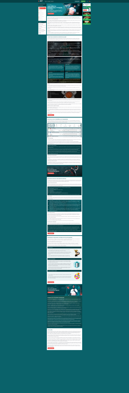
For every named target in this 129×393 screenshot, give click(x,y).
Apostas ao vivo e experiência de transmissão (42, 26)
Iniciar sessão (77, 1)
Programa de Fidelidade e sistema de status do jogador (42, 30)
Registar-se (83, 1)
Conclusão (40, 33)
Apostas (52, 1)
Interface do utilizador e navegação (41, 32)
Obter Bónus (51, 173)
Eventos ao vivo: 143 (42, 8)
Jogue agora (51, 233)
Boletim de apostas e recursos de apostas (42, 28)
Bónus (46, 1)
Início (48, 4)
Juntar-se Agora (51, 13)
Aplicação (49, 1)
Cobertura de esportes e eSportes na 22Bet (41, 24)
